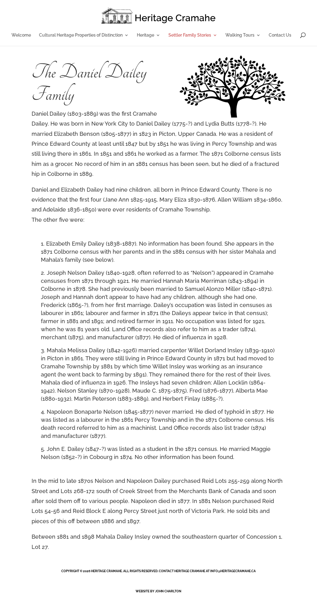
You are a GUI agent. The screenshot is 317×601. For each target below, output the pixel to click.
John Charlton (168, 591)
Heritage (145, 35)
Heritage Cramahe (106, 571)
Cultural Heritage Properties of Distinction (81, 35)
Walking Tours (239, 35)
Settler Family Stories (189, 35)
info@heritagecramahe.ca (233, 571)
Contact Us (280, 35)
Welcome (21, 35)
